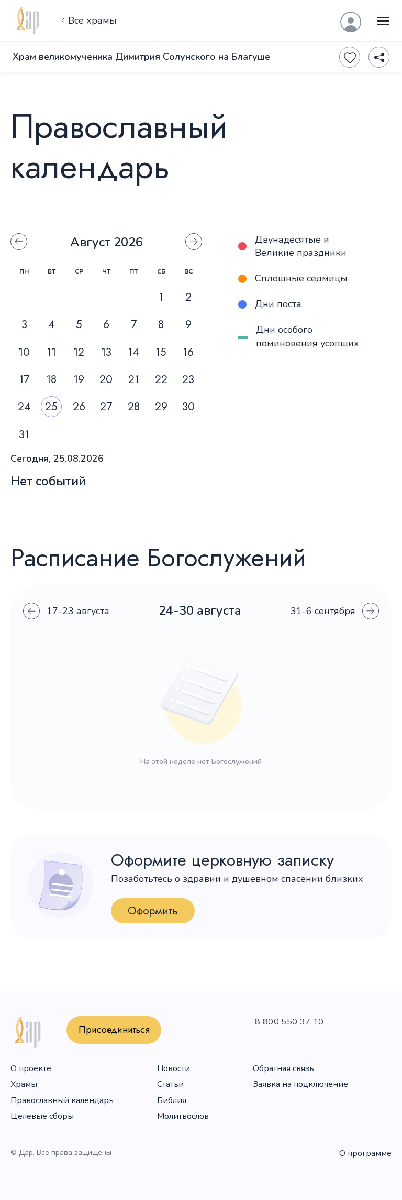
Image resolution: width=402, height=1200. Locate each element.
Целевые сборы (42, 1116)
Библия (171, 1100)
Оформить (153, 911)
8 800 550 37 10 (289, 1022)
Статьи (170, 1084)
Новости (173, 1068)
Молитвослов (183, 1116)
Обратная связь (283, 1068)
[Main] (27, 21)
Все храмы (92, 20)
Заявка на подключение (300, 1084)
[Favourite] (349, 57)
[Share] (378, 57)
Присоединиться (114, 1030)
